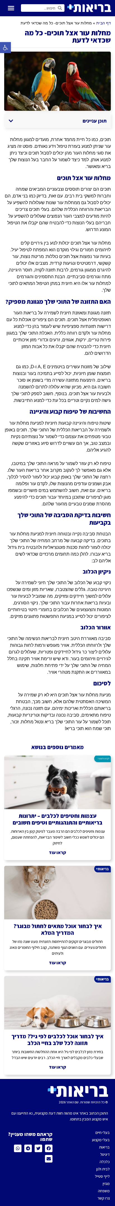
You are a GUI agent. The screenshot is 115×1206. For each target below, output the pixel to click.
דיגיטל (105, 1154)
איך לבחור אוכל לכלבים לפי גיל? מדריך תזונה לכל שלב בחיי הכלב (57, 1040)
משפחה (104, 1190)
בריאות (104, 1147)
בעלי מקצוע (101, 1139)
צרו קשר (103, 1198)
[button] (5, 47)
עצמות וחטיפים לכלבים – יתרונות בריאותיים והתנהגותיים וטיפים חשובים (57, 819)
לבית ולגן (103, 1169)
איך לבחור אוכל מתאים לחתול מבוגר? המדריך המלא (57, 929)
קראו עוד (57, 852)
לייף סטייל (102, 1176)
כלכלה (105, 1161)
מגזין (106, 1183)
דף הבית (103, 23)
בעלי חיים (102, 1132)
